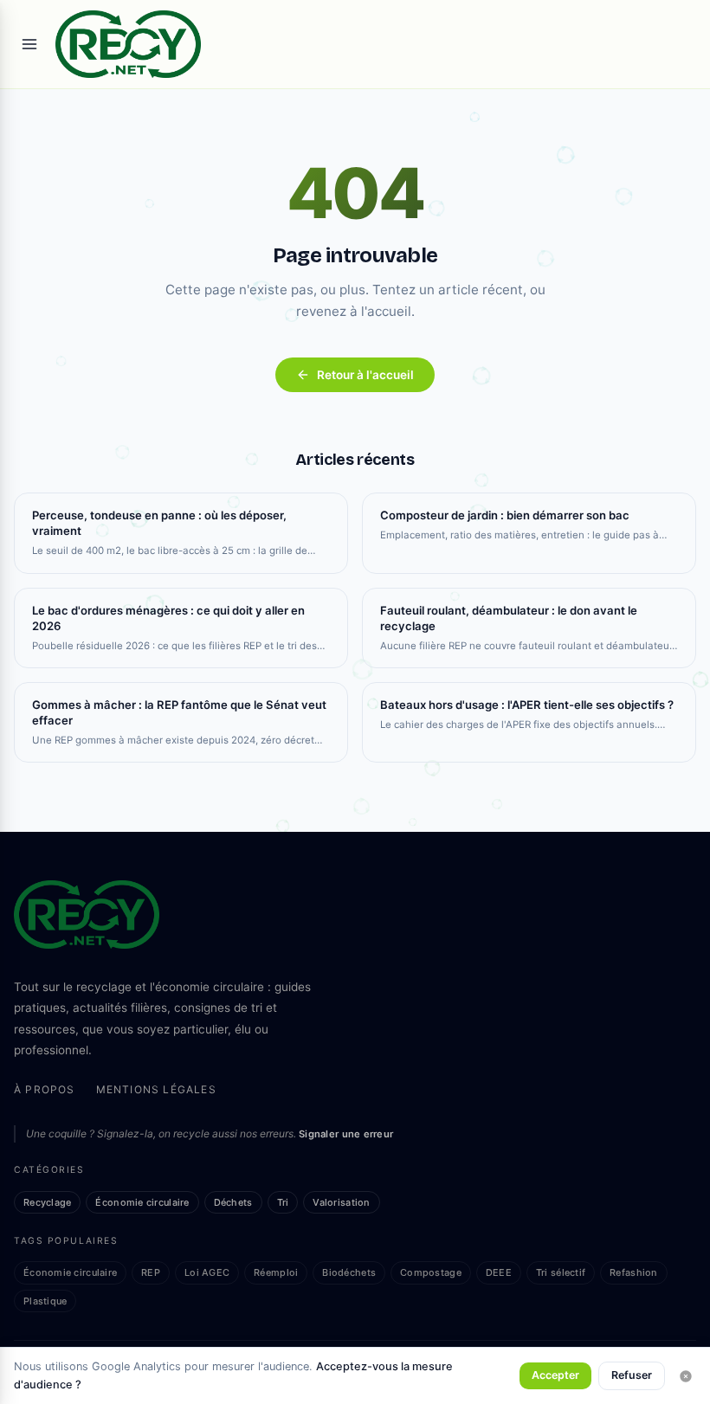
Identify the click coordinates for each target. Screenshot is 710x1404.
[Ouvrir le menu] (29, 44)
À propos (44, 1089)
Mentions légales (156, 1089)
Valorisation (341, 1202)
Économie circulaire (142, 1202)
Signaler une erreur (346, 1134)
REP (150, 1272)
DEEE (499, 1272)
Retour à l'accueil (365, 375)
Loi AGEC (206, 1272)
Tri (283, 1202)
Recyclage (47, 1202)
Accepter (555, 1375)
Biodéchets (349, 1272)
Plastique (45, 1301)
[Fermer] (685, 1376)
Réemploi (276, 1272)
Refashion (633, 1272)
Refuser (631, 1375)
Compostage (431, 1272)
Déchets (233, 1202)
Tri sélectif (560, 1272)
